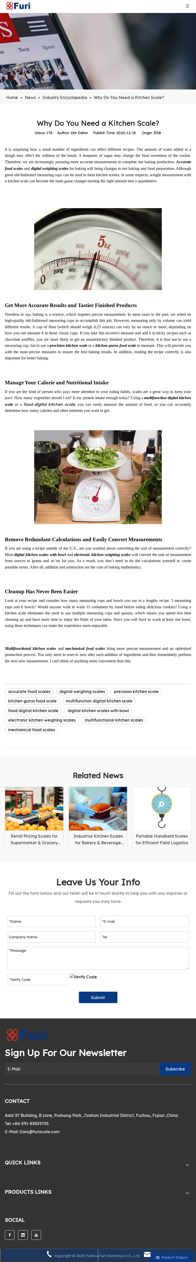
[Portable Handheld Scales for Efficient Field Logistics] (162, 808)
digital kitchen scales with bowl (98, 710)
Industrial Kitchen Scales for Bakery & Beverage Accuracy (98, 840)
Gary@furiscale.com (39, 1131)
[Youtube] (36, 1235)
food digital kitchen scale (49, 404)
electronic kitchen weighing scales (42, 720)
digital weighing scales (82, 691)
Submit (98, 997)
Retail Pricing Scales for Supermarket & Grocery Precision (34, 840)
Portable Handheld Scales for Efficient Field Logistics (162, 839)
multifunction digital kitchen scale (99, 700)
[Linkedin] (23, 1235)
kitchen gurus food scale (32, 700)
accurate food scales (29, 691)
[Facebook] (10, 1235)
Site (157, 132)
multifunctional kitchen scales (114, 720)
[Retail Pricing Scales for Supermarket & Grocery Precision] (34, 808)
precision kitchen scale (136, 691)
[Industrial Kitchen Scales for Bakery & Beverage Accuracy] (98, 808)
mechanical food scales (31, 729)
